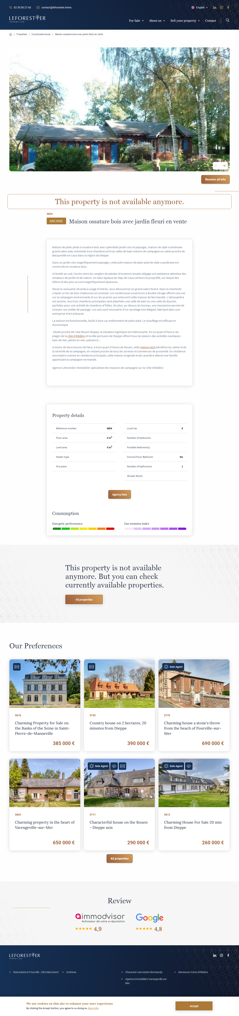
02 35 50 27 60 (22, 7)
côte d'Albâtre (76, 336)
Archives (71, 972)
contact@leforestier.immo (56, 7)
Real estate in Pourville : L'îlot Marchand (35, 972)
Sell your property (183, 20)
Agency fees (119, 494)
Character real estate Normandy (143, 972)
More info (93, 1008)
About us (155, 20)
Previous (216, 165)
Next (224, 165)
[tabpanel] (119, 109)
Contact (210, 20)
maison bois (148, 347)
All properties (84, 599)
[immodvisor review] (100, 918)
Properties (22, 34)
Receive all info (215, 179)
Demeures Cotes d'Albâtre (193, 972)
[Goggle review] (150, 918)
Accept (194, 1006)
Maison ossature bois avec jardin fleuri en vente (79, 34)
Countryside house (41, 34)
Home (10, 34)
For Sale (134, 20)
